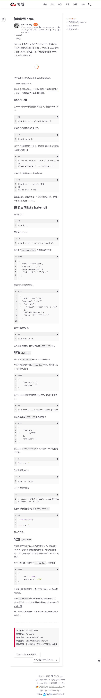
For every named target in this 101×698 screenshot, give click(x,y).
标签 (60, 4)
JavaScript (25, 30)
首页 (45, 4)
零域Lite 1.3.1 (59, 683)
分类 (67, 4)
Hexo (41, 683)
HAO (83, 4)
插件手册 (52, 89)
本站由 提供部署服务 (50, 694)
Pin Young (58, 676)
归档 (52, 4)
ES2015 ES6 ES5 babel (40, 30)
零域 (20, 4)
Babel (16, 44)
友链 (75, 4)
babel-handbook (22, 83)
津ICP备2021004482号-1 (50, 691)
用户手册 (40, 89)
